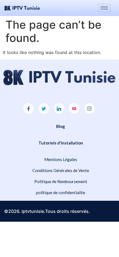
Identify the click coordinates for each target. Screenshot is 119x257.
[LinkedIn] (58, 108)
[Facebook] (28, 108)
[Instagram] (89, 108)
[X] (43, 108)
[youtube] (74, 108)
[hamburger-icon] (104, 8)
